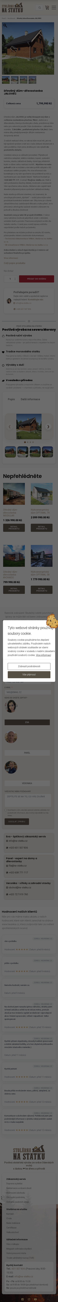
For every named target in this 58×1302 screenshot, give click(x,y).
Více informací (43, 655)
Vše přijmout (29, 674)
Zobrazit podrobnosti (29, 666)
